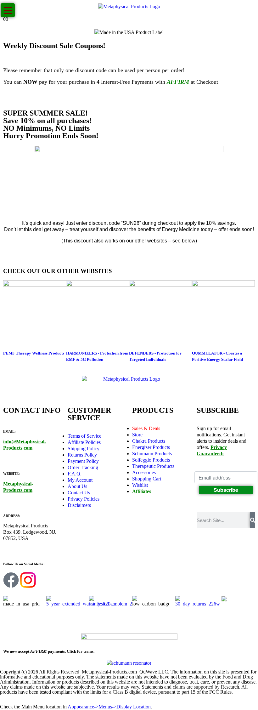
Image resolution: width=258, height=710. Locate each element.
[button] (4, 700)
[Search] (252, 520)
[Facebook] (11, 580)
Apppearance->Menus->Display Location (109, 706)
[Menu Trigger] (8, 10)
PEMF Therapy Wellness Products (33, 353)
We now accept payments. (48, 651)
